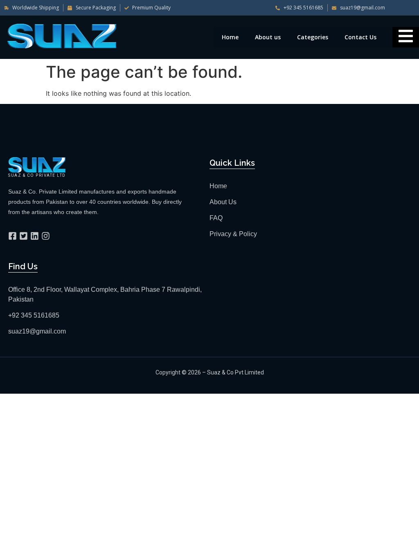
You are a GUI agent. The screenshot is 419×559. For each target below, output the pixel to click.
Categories (312, 37)
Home (230, 37)
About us (268, 37)
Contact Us (360, 37)
